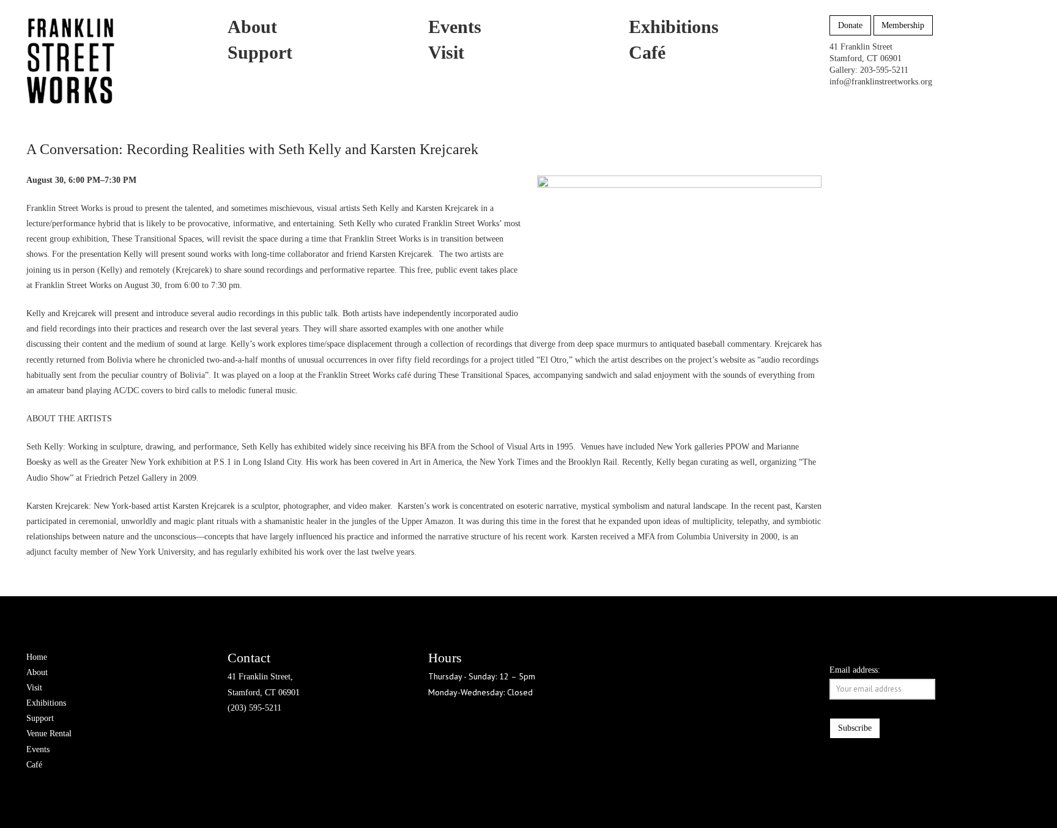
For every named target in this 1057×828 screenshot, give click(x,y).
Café (34, 764)
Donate (850, 25)
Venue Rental (49, 733)
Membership (902, 25)
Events (38, 749)
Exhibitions (46, 703)
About (37, 672)
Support (40, 718)
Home (36, 657)
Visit (34, 687)
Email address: (854, 670)
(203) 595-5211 (254, 707)
